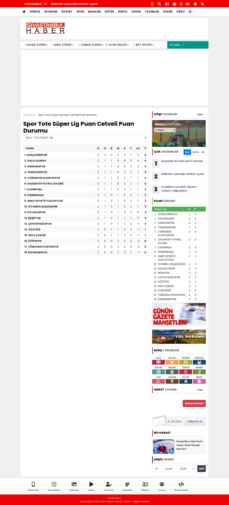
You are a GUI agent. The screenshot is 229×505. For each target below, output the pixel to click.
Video (91, 490)
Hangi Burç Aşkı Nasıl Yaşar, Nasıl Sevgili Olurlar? (189, 445)
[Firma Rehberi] (174, 3)
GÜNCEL (35, 11)
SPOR (80, 11)
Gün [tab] (187, 152)
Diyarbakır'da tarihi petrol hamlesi (179, 163)
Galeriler (74, 490)
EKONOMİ (50, 11)
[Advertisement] (140, 29)
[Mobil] (152, 3)
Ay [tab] (203, 152)
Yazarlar (109, 490)
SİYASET (66, 11)
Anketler (127, 490)
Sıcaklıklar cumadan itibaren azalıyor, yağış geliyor (84, 4)
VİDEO (180, 11)
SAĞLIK (136, 11)
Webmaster (181, 490)
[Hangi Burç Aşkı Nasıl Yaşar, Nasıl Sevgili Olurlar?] (163, 446)
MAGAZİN (94, 11)
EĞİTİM (109, 11)
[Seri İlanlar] (181, 3)
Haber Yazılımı (141, 501)
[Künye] (195, 3)
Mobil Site (33, 490)
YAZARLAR (152, 11)
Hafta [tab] (196, 152)
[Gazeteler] (187, 3)
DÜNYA (122, 11)
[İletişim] (166, 3)
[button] (191, 12)
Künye (161, 490)
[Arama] (159, 3)
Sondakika (54, 490)
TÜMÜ (200, 114)
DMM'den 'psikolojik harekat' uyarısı (179, 176)
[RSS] (202, 3)
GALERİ (167, 11)
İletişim (145, 490)
